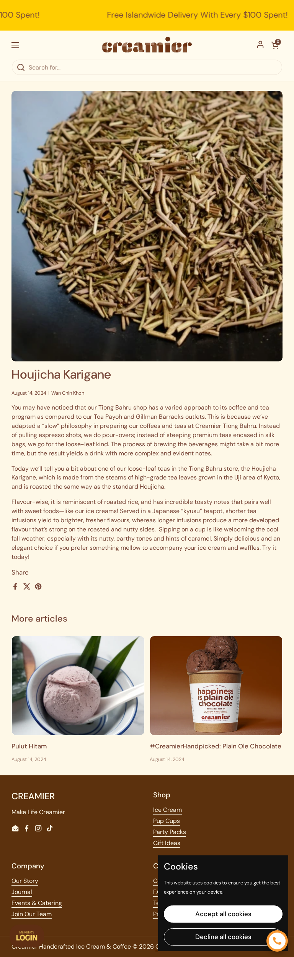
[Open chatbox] (277, 941)
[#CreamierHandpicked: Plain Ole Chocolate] (216, 685)
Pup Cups (166, 821)
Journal (21, 892)
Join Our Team (31, 914)
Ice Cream (167, 810)
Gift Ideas (166, 843)
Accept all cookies (223, 914)
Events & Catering (36, 903)
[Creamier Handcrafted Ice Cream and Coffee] (147, 44)
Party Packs (169, 832)
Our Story (24, 881)
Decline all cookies (223, 937)
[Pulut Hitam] (78, 685)
